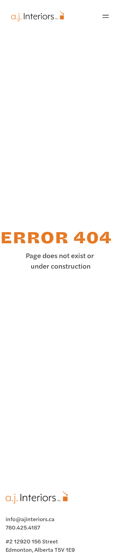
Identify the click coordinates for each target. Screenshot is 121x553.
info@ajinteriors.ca (30, 519)
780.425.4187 (23, 527)
